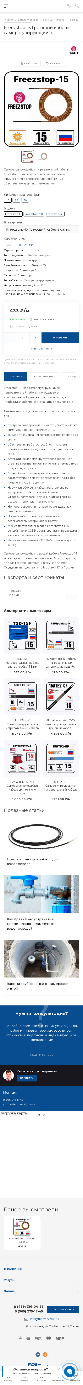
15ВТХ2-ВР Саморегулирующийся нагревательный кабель (22, 724)
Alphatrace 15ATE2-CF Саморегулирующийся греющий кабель (60, 724)
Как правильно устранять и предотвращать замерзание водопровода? (32, 923)
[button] (39, 1115)
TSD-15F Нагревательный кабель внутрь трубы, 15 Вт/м (22, 662)
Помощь (10, 1291)
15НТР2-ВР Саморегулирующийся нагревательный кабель (60, 785)
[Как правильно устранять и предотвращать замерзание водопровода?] (41, 894)
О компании (13, 1269)
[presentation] (79, 376)
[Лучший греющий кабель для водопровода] (41, 834)
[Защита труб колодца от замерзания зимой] (41, 959)
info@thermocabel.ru (44, 1319)
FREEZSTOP (25, 245)
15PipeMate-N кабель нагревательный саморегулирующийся (61, 662)
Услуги (9, 1280)
